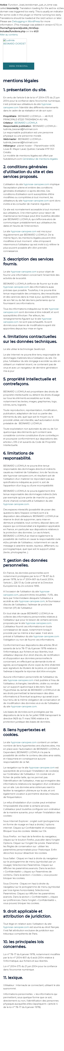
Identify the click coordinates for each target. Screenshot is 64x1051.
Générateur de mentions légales (40, 159)
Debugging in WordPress (26, 21)
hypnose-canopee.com (36, 184)
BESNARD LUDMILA (25, 122)
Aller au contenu (9, 34)
